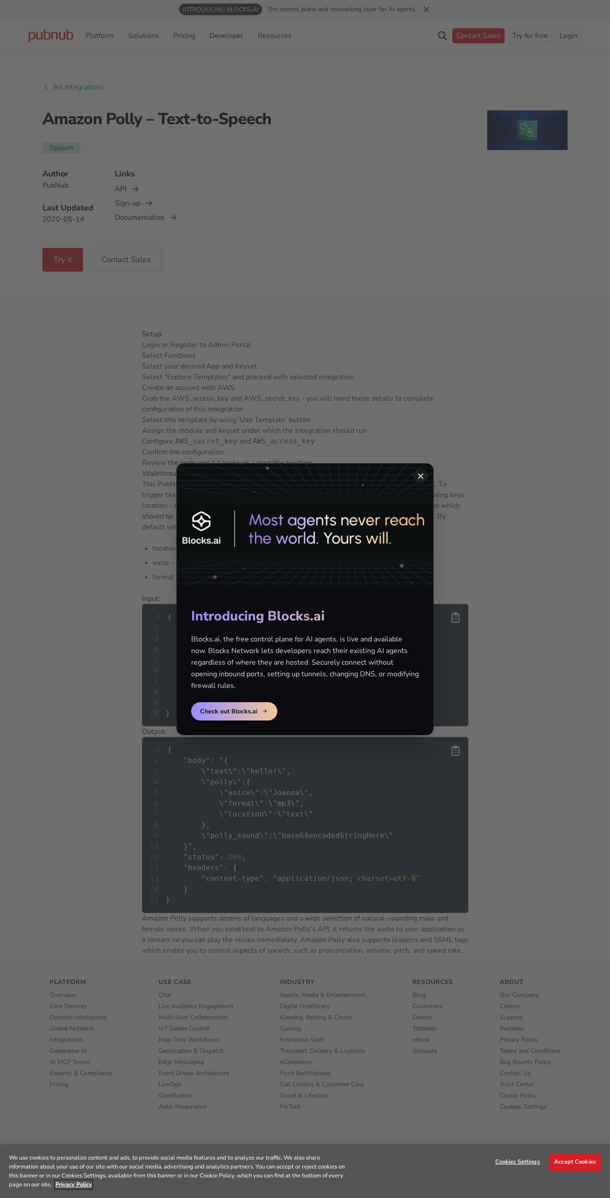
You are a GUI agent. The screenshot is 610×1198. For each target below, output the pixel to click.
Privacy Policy (73, 1185)
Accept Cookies (575, 1162)
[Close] (421, 476)
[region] (305, 1171)
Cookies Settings (517, 1162)
